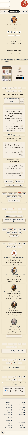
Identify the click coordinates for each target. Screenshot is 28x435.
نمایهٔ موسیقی (21, 409)
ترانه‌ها (20, 91)
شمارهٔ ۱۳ (14, 27)
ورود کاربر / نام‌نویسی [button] (15, 11)
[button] (26, 11)
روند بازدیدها (14, 91)
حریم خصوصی (8, 427)
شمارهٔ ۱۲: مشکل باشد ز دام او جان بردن (7, 60)
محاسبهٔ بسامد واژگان (15, 200)
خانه (23, 402)
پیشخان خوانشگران (7, 414)
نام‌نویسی (7, 388)
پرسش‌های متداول (20, 422)
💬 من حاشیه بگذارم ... (10, 383)
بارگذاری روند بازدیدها (14, 367)
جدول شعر (22, 405)
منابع (10, 423)
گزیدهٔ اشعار (12, 24)
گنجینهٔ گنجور (8, 409)
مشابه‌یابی (22, 412)
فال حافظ (22, 407)
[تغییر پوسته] (2, 432)
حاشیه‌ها (8, 91)
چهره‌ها (22, 424)
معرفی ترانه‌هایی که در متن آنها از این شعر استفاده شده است (14, 350)
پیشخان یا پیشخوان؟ (7, 416)
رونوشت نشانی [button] (9, 181)
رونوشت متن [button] (20, 181)
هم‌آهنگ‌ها (5, 88)
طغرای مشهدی (19, 24)
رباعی (12, 100)
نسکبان (9, 417)
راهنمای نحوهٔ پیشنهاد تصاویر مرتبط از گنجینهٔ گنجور (14, 219)
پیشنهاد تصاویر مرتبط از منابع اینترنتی (15, 216)
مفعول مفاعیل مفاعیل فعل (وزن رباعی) (13, 98)
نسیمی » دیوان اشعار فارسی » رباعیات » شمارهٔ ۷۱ (14, 309)
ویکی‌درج (11, 101)
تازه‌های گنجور (21, 414)
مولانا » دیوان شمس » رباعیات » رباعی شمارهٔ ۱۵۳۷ (14, 274)
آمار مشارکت (8, 420)
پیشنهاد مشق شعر (14, 235)
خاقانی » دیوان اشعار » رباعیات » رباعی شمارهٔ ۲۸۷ (14, 257)
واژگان (20, 88)
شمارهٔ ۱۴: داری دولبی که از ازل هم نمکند (21, 60)
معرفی (22, 420)
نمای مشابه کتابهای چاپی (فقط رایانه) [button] (15, 185)
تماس (9, 425)
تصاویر (15, 88)
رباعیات (7, 24)
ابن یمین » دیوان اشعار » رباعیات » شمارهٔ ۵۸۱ (14, 292)
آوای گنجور (9, 412)
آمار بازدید (9, 422)
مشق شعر (10, 88)
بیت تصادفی (21, 404)
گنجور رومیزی (8, 404)
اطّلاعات (24, 88)
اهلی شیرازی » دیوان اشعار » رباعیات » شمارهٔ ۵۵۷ (14, 326)
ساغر (10, 405)
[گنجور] (24, 4)
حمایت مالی (22, 426)
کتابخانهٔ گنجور (8, 407)
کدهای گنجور (8, 402)
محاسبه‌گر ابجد (8, 411)
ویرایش (8, 130)
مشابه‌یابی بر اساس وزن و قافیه (15, 336)
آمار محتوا (22, 427)
